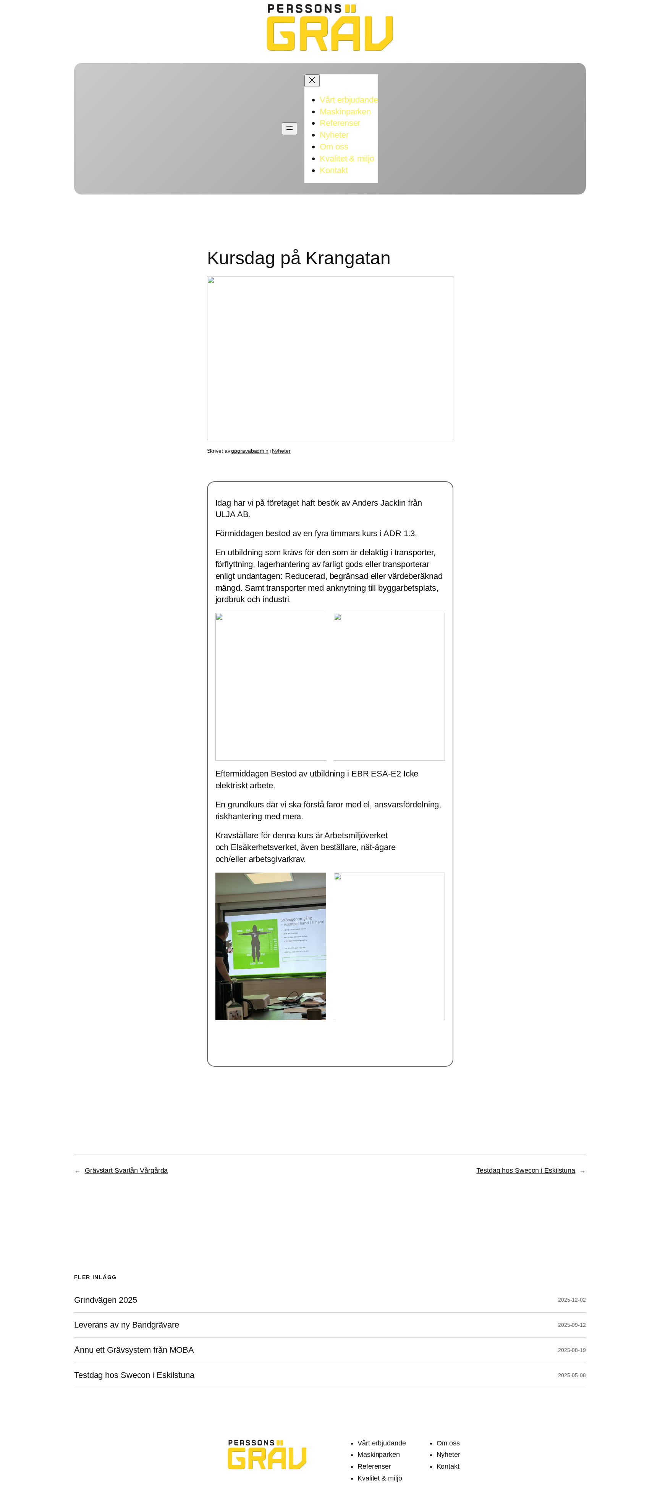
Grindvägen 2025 (105, 1300)
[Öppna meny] (289, 128)
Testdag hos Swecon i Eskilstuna (525, 1170)
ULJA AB (232, 514)
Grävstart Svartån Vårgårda (126, 1170)
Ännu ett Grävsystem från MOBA (134, 1350)
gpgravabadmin (250, 451)
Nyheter (281, 451)
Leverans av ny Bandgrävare (126, 1324)
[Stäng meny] (312, 80)
